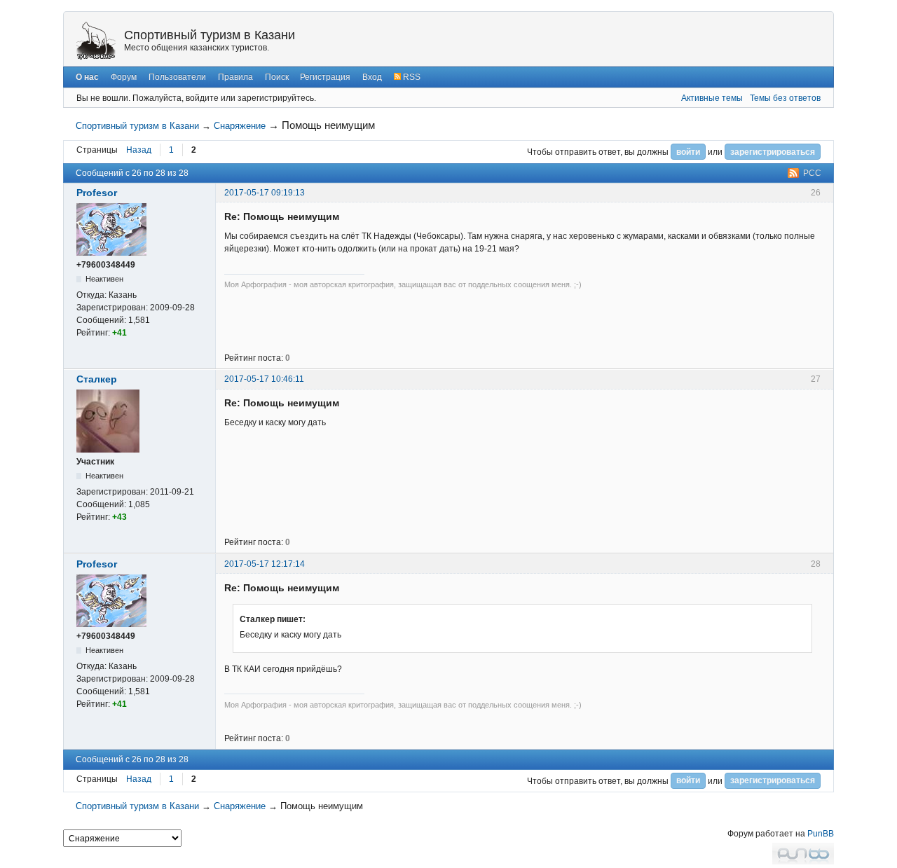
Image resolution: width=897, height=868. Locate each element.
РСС (812, 173)
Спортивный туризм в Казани (209, 35)
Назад (138, 150)
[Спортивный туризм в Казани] (96, 40)
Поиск (277, 77)
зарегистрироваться (772, 152)
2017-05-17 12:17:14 (264, 564)
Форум (124, 77)
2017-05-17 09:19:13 (264, 193)
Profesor (96, 192)
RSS (410, 77)
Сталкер (96, 379)
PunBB (820, 834)
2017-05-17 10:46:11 (264, 379)
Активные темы (712, 98)
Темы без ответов (785, 98)
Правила (235, 77)
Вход (372, 77)
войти (688, 152)
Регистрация (325, 77)
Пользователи (177, 77)
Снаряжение (240, 125)
